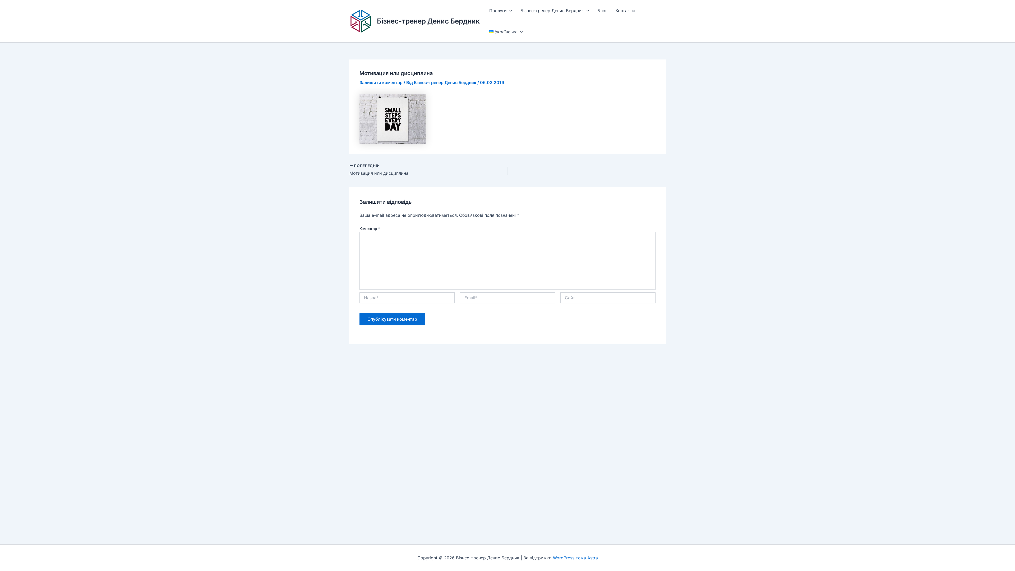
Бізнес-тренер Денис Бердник (428, 21)
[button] (509, 10)
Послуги (498, 10)
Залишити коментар (381, 82)
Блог (602, 10)
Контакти (625, 10)
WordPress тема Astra (575, 557)
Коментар (369, 228)
